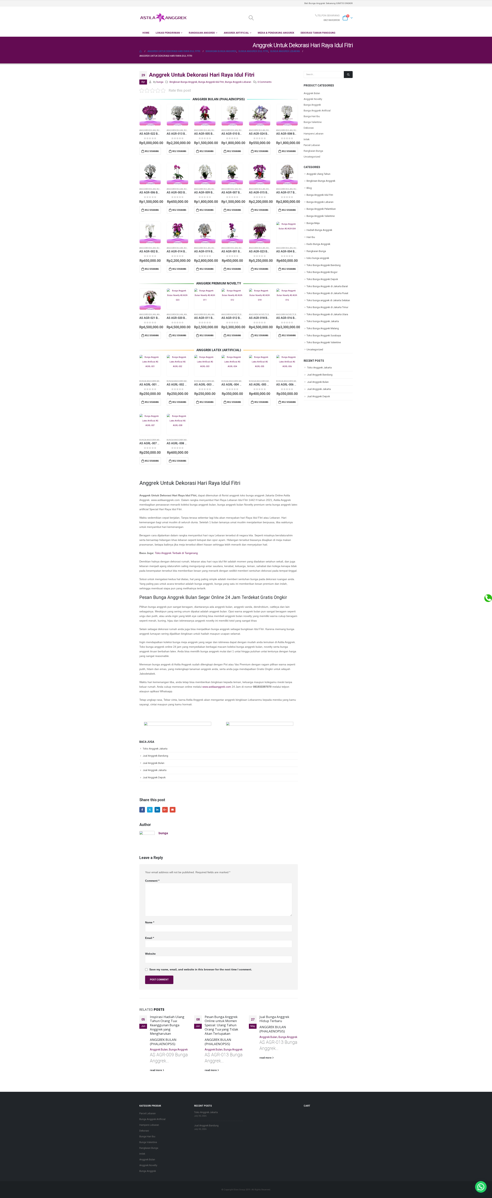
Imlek (307, 139)
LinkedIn (157, 809)
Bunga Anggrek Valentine (321, 216)
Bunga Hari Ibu (312, 116)
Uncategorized (312, 156)
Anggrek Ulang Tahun (318, 173)
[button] (481, 1187)
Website (150, 953)
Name (149, 922)
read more (156, 1070)
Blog (309, 188)
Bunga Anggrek (178, 1049)
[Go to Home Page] (140, 51)
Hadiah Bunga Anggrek (319, 230)
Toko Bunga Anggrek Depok (322, 279)
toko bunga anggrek (318, 258)
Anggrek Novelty (230, 314)
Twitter (150, 809)
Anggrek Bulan (147, 130)
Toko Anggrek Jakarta (155, 748)
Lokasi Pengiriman (168, 33)
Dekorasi (309, 127)
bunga (159, 81)
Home (145, 33)
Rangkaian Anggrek (202, 33)
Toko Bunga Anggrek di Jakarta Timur (327, 307)
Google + (165, 809)
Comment (152, 880)
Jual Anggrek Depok (154, 777)
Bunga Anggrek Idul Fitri (211, 81)
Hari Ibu (311, 237)
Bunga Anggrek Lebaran (238, 81)
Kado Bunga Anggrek (318, 244)
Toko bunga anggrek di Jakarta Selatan (328, 300)
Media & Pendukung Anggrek (276, 33)
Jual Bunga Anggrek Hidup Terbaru (274, 1019)
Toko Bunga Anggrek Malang (323, 328)
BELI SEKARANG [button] (152, 151)
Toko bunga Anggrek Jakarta (323, 321)
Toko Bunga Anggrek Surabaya (324, 335)
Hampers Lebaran (313, 133)
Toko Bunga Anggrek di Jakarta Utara (327, 314)
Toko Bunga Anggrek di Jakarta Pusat (327, 293)
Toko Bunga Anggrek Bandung (324, 265)
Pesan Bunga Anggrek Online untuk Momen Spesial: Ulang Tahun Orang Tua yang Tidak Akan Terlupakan (221, 1025)
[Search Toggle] (251, 17)
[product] (150, 114)
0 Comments (265, 81)
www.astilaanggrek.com (216, 686)
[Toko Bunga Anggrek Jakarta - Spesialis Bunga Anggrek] (163, 18)
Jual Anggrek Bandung (155, 755)
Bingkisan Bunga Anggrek (183, 81)
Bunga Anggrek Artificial (153, 381)
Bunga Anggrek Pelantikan (321, 208)
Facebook (142, 809)
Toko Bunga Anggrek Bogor (322, 272)
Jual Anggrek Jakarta (154, 770)
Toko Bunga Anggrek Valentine (324, 342)
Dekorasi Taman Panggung (318, 33)
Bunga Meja (313, 223)
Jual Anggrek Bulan (153, 763)
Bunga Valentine (313, 122)
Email (172, 809)
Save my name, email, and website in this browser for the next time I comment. (200, 969)
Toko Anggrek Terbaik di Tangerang (176, 553)
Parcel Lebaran (312, 145)
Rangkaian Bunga (313, 150)
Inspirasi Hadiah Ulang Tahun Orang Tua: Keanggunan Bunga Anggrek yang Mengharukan (167, 1025)
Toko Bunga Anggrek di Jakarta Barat (327, 286)
